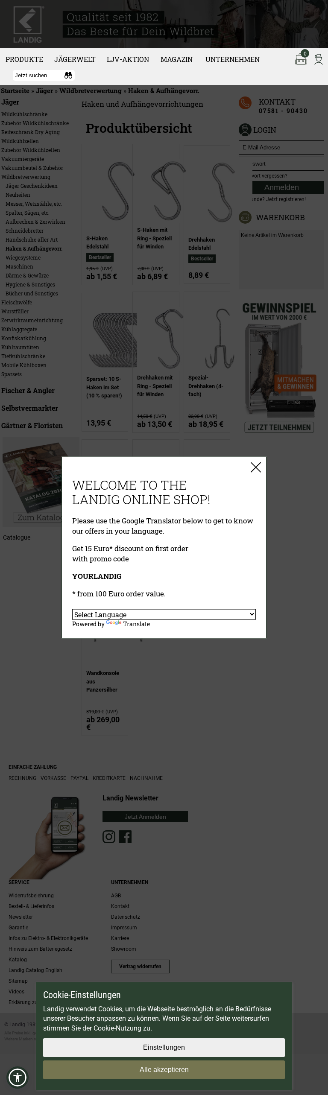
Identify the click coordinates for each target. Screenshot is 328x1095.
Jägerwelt (75, 59)
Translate (136, 624)
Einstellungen (164, 1047)
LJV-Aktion (128, 59)
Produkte (24, 59)
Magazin (177, 59)
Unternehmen (232, 59)
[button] (17, 1077)
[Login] (318, 58)
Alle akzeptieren (164, 1069)
